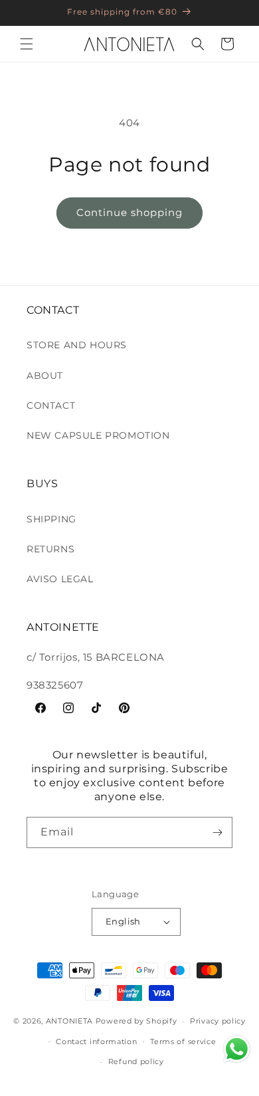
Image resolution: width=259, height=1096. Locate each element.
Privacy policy (218, 1021)
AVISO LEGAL (60, 579)
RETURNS (50, 549)
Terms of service (183, 1041)
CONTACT (51, 405)
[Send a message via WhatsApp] (236, 1049)
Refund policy (136, 1061)
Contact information (96, 1041)
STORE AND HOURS (77, 345)
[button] (26, 43)
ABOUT (45, 376)
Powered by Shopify (136, 1021)
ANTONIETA (69, 1021)
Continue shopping (129, 212)
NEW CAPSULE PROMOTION (98, 435)
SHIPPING (51, 519)
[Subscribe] (217, 832)
